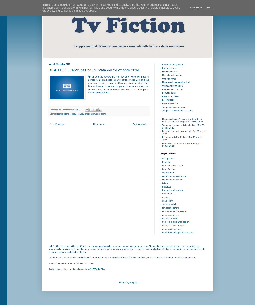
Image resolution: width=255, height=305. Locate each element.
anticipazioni (63, 114)
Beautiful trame (169, 93)
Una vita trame (169, 79)
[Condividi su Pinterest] (100, 110)
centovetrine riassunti (172, 180)
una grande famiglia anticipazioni (178, 232)
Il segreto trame (169, 68)
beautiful (73, 114)
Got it (209, 8)
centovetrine (168, 172)
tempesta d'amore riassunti (175, 211)
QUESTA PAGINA (97, 269)
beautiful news (169, 169)
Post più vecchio (140, 124)
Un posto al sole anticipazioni (176, 82)
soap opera (101, 114)
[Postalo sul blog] (90, 110)
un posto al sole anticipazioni (176, 222)
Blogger (133, 282)
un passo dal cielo (170, 215)
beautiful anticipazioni (86, 114)
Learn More (195, 8)
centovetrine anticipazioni (174, 176)
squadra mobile (169, 204)
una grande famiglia (171, 229)
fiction (165, 183)
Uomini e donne (169, 72)
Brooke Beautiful (170, 103)
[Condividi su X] (93, 110)
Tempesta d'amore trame (173, 107)
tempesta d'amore (170, 208)
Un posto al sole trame (172, 86)
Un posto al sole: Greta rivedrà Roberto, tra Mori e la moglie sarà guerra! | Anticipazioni (182, 120)
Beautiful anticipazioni (172, 89)
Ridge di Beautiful (170, 96)
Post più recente (57, 124)
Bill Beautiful (168, 100)
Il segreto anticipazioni (172, 64)
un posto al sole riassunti (174, 225)
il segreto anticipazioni (172, 190)
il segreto (166, 187)
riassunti (166, 197)
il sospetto (167, 194)
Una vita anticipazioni (172, 75)
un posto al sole (169, 218)
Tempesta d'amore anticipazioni (177, 110)
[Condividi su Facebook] (97, 110)
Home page (98, 124)
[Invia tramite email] (87, 110)
